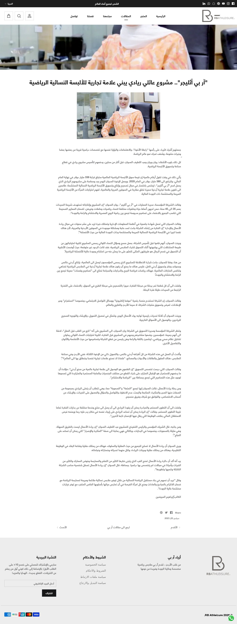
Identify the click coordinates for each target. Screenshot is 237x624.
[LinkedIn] (204, 3)
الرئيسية (160, 15)
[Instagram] (228, 3)
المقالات (126, 15)
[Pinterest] (218, 3)
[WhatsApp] (209, 3)
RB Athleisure (214, 614)
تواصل (74, 15)
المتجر (143, 15)
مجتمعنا (107, 15)
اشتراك (49, 593)
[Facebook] (233, 3)
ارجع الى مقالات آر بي (118, 527)
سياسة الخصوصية (95, 565)
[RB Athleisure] (218, 16)
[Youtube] (223, 3)
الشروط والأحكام (96, 571)
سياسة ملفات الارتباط (93, 577)
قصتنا (90, 15)
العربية (10, 4)
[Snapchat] (213, 3)
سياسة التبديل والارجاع (92, 583)
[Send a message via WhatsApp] (231, 618)
